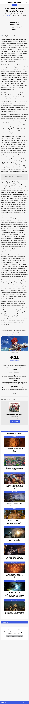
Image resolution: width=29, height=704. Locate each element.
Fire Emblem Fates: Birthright (14, 414)
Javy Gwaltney (8, 15)
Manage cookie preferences (14, 636)
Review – (14, 539)
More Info (15, 421)
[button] (27, 337)
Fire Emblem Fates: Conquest (12, 335)
